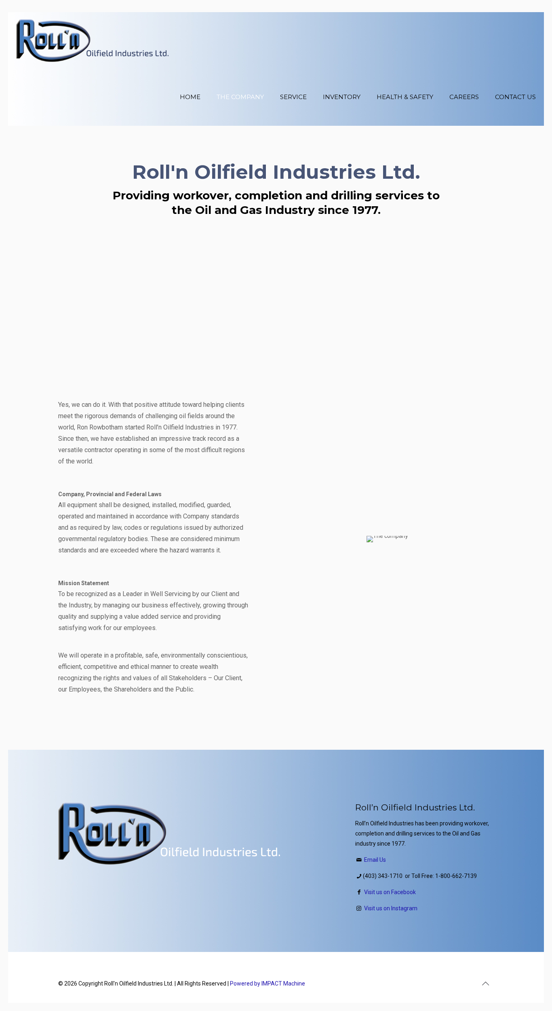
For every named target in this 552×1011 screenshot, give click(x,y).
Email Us (375, 860)
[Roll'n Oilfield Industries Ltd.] (92, 40)
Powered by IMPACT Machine (267, 983)
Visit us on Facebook (390, 892)
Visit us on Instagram (390, 908)
